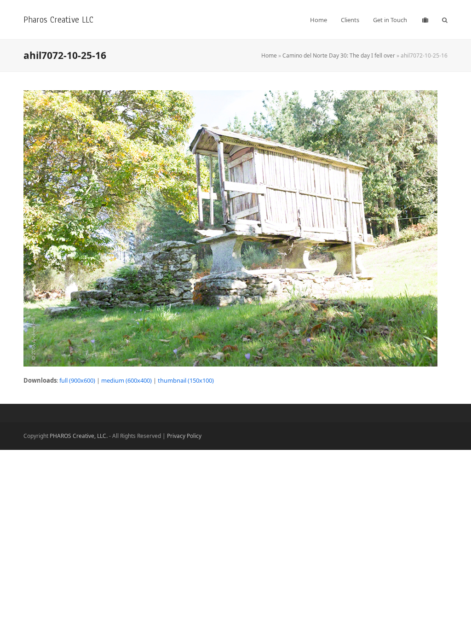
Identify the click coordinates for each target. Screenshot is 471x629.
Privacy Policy (184, 436)
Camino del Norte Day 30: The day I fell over (338, 55)
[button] (444, 19)
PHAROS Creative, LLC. (79, 436)
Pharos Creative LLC (58, 19)
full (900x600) (77, 380)
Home (269, 55)
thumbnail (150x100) (186, 380)
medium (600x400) (126, 380)
